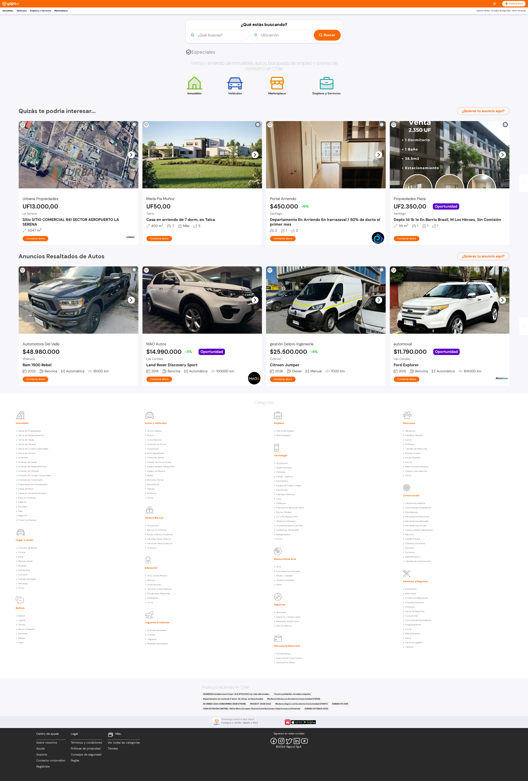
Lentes (21, 624)
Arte (278, 566)
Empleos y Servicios (40, 10)
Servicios (409, 547)
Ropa (20, 642)
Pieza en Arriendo (27, 497)
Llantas (151, 488)
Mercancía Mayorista (287, 646)
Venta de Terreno (27, 453)
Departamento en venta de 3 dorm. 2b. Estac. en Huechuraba (233, 699)
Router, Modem (284, 512)
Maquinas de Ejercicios (287, 621)
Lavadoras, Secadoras (287, 530)
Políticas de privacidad (85, 748)
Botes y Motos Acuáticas (160, 534)
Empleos (279, 423)
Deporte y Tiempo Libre (288, 616)
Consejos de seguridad (500, 11)
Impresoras (282, 489)
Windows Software (285, 521)
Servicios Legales (413, 642)
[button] (131, 154)
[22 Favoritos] (269, 124)
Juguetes (152, 639)
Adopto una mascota (416, 471)
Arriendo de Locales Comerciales (34, 475)
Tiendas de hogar (27, 579)
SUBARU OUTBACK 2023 (316, 708)
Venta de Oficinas (27, 444)
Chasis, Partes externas (159, 462)
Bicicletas (281, 612)
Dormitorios (24, 570)
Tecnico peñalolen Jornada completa (292, 694)
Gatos (408, 439)
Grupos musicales (285, 580)
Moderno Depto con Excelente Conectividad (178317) (301, 704)
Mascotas (409, 423)
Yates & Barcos (154, 517)
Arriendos (23, 457)
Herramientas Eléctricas (417, 516)
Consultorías (411, 615)
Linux (278, 498)
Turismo (409, 646)
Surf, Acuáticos (284, 625)
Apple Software (284, 467)
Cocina (21, 552)
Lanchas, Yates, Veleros (159, 538)
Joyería (21, 620)
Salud (408, 638)
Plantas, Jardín (25, 561)
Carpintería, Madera (415, 503)
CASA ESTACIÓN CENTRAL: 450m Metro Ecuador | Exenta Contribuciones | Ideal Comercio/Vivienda (251, 708)
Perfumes (23, 633)
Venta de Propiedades (29, 430)
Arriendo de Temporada (30, 479)
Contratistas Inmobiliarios (418, 507)
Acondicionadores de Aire (289, 525)
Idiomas (151, 580)
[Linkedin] (297, 741)
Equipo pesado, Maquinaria (160, 466)
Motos (150, 435)
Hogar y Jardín (25, 540)
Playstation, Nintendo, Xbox (290, 507)
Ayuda (40, 748)
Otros (21, 588)
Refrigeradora (283, 534)
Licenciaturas (154, 584)
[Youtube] (304, 741)
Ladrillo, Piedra (412, 538)
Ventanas (23, 583)
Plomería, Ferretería (415, 543)
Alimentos (410, 430)
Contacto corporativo (50, 760)
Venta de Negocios (414, 611)
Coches (151, 634)
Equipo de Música (156, 471)
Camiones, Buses (155, 457)
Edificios (22, 502)
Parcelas (22, 506)
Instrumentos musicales (288, 571)
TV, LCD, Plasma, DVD (286, 516)
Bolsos (21, 615)
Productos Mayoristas (416, 597)
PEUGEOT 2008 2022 (260, 704)
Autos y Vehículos (156, 423)
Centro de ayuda (519, 11)
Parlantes (281, 503)
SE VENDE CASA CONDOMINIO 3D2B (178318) (224, 704)
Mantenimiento (412, 556)
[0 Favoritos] (22, 124)
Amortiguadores (155, 453)
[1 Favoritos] (22, 270)
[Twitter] (289, 741)
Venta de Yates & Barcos (159, 543)
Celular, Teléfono (284, 476)
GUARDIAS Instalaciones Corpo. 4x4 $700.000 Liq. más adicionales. (236, 694)
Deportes (279, 604)
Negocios (23, 515)
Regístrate (43, 766)
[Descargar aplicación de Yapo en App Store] (297, 722)
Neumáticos (153, 484)
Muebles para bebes (157, 643)
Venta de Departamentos (31, 435)
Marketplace (61, 10)
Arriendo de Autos (156, 444)
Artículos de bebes (156, 630)
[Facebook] (273, 741)
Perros (408, 462)
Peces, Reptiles (412, 457)
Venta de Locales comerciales (33, 448)
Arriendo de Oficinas (28, 471)
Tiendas (113, 748)
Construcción (411, 495)
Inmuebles (7, 10)
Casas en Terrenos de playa (32, 493)
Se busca (22, 574)
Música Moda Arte (285, 559)
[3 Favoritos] (393, 124)
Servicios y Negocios (415, 581)
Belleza (20, 608)
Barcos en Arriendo (157, 530)
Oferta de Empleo (285, 430)
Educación (151, 568)
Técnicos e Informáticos (159, 589)
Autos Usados (154, 430)
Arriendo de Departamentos (32, 466)
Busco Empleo (283, 435)
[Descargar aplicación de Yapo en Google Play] (309, 722)
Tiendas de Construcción (418, 561)
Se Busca (151, 493)
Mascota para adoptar (416, 466)
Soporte (41, 755)
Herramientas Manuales (417, 521)
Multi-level (410, 593)
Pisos (20, 556)
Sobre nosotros (46, 743)
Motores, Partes (155, 479)
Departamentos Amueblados (32, 484)
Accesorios (153, 448)
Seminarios (152, 597)
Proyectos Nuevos (27, 520)
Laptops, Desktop (285, 494)
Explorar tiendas (483, 11)
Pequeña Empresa (414, 602)
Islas (20, 511)
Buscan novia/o (413, 453)
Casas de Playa (25, 488)
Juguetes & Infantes (157, 622)
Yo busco (152, 547)
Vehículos (22, 10)
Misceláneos (411, 512)
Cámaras (280, 472)
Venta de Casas (26, 439)
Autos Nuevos (154, 439)
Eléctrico (409, 534)
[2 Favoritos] (146, 270)
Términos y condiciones (86, 743)
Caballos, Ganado (414, 435)
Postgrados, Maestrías (158, 593)
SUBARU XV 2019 (340, 704)
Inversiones (411, 589)
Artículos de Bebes (27, 547)
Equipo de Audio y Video (288, 485)
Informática (282, 481)
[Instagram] (281, 741)
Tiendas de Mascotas (416, 448)
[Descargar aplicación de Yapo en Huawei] (287, 722)
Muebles (22, 565)
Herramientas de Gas (416, 525)
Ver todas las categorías (124, 743)
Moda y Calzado (26, 629)
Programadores (413, 624)
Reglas (75, 760)
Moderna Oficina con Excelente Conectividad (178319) (293, 699)
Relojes (21, 638)
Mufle (150, 475)
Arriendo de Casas (27, 462)
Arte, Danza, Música (157, 575)
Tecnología (280, 455)
